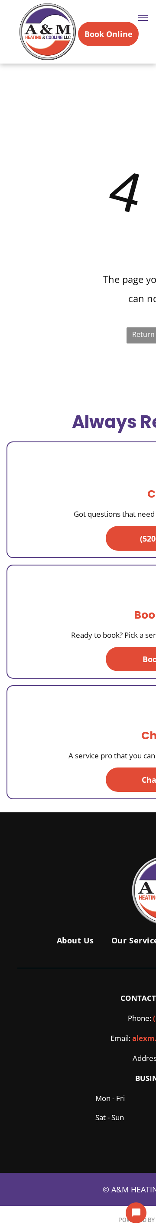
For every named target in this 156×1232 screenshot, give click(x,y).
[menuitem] (75, 940)
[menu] (143, 18)
